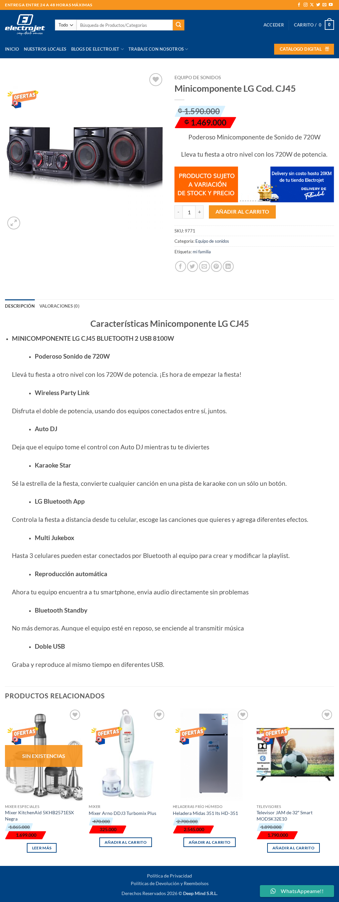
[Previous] (5, 786)
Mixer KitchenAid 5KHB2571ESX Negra (39, 816)
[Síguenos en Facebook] (299, 5)
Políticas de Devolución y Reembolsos (170, 883)
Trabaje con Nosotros (156, 49)
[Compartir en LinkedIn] (228, 266)
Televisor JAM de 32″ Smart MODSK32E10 (285, 816)
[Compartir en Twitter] (192, 266)
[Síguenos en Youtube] (331, 5)
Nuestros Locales (45, 49)
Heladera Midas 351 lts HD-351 (205, 813)
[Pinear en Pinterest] (216, 266)
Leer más (42, 848)
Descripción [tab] (20, 306)
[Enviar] (178, 25)
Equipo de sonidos (197, 77)
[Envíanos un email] (324, 5)
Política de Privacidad (169, 875)
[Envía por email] (204, 266)
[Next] (334, 786)
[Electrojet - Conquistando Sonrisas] (25, 24)
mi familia (202, 251)
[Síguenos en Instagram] (306, 5)
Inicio (12, 49)
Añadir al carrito (242, 212)
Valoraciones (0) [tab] (59, 306)
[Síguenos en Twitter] (318, 5)
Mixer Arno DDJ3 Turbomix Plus (122, 813)
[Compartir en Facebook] (180, 266)
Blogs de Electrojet (95, 49)
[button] (274, 24)
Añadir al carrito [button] (126, 842)
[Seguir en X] (312, 5)
